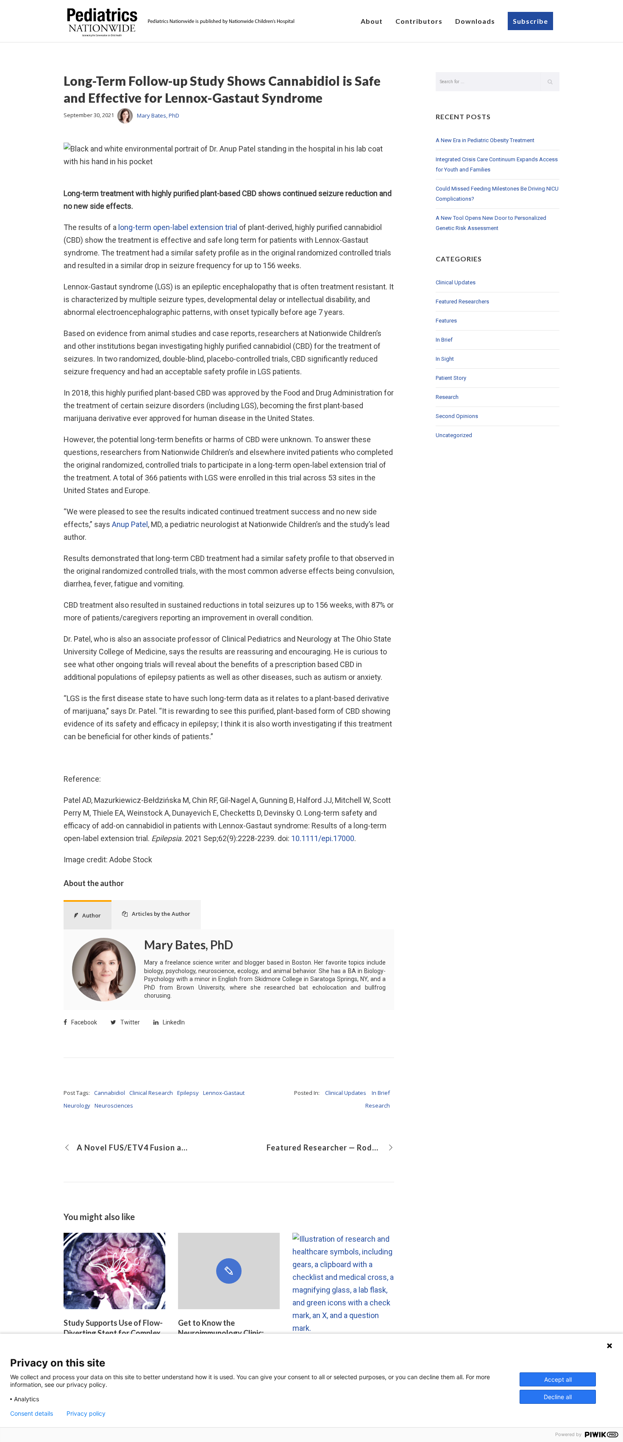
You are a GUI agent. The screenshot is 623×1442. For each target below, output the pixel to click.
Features (446, 320)
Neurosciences (114, 1105)
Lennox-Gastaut (224, 1093)
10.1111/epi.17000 (322, 838)
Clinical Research (151, 1093)
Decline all (558, 1396)
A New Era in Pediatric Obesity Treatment (485, 140)
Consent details (31, 1413)
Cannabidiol (109, 1093)
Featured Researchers (462, 301)
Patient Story (451, 378)
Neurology (77, 1105)
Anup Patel (130, 524)
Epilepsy (188, 1093)
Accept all (558, 1379)
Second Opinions (457, 416)
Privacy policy (86, 1413)
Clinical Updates (345, 1093)
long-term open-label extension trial (177, 227)
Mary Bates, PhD (158, 115)
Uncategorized (454, 435)
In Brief (381, 1093)
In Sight (445, 359)
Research (377, 1105)
